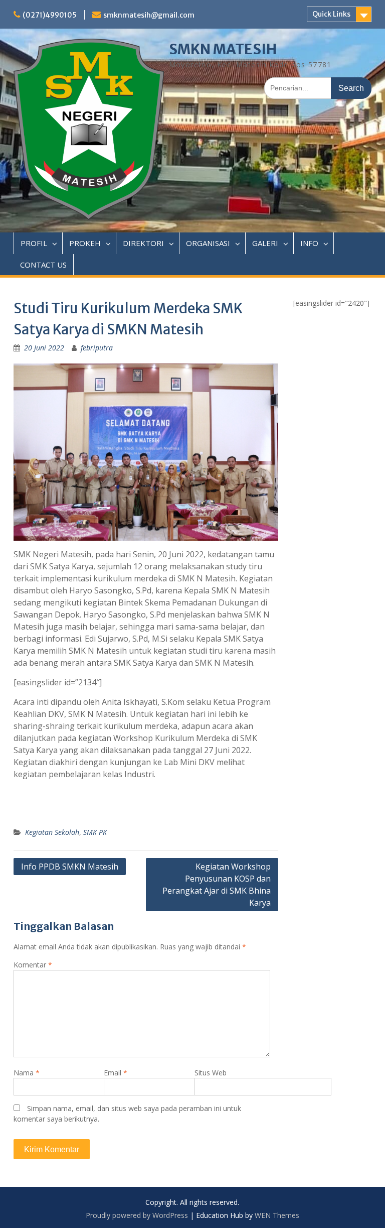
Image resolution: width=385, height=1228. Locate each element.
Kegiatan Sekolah (52, 832)
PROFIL (34, 243)
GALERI (265, 243)
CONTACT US (43, 265)
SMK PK (95, 832)
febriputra (97, 347)
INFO (309, 243)
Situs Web (211, 1072)
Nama (27, 1072)
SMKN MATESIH (223, 49)
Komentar (33, 964)
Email (115, 1072)
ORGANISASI (208, 243)
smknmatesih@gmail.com (149, 15)
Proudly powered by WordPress (137, 1215)
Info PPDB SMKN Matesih (69, 866)
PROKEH (85, 243)
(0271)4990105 (50, 15)
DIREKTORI (143, 243)
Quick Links (331, 14)
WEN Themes (277, 1215)
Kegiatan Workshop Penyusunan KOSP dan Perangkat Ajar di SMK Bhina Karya (216, 884)
